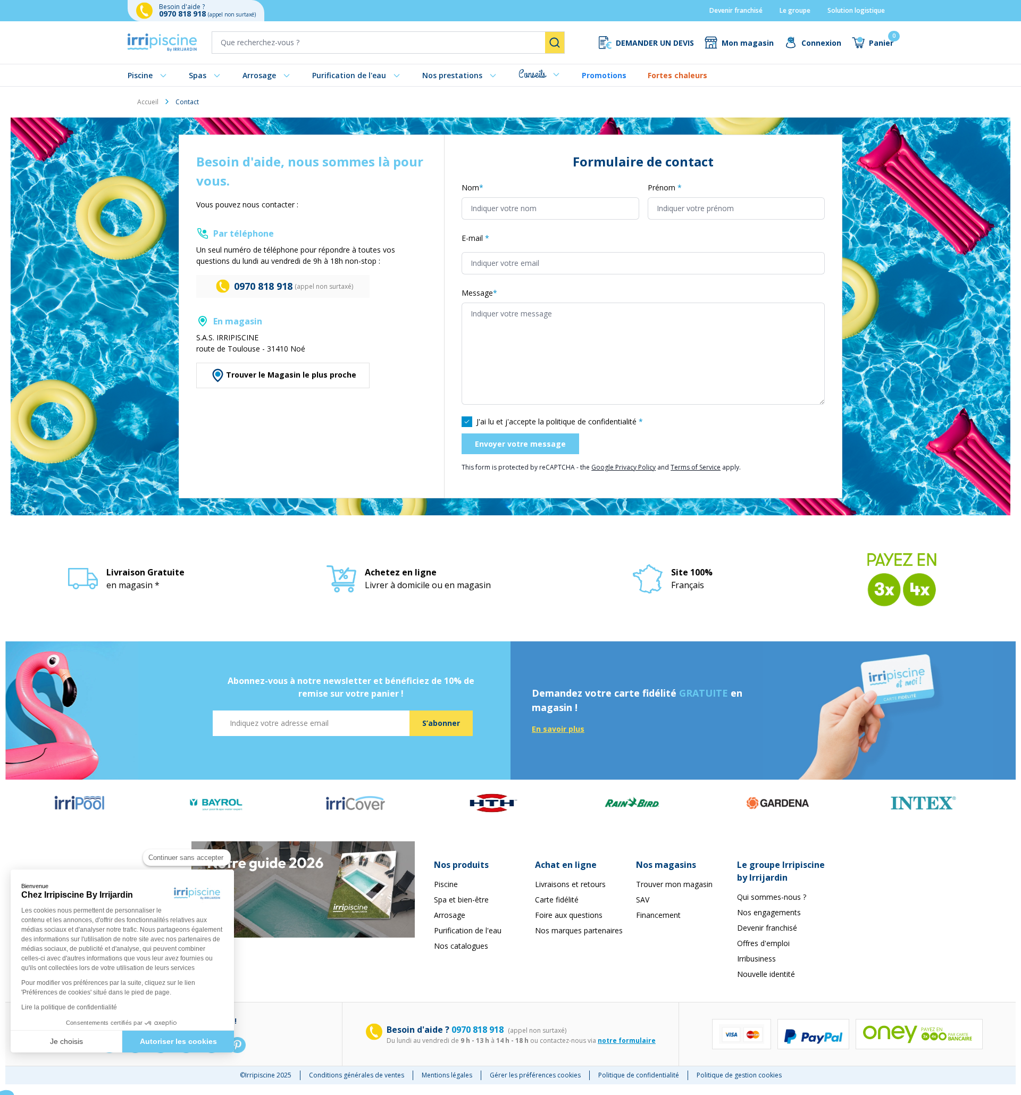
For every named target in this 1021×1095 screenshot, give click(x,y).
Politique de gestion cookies (739, 1075)
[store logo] (162, 43)
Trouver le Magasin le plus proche (291, 375)
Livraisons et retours (570, 884)
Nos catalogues (461, 946)
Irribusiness (756, 959)
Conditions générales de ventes (356, 1075)
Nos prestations (452, 75)
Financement (658, 915)
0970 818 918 (183, 14)
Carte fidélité (557, 900)
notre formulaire (627, 1040)
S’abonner (441, 723)
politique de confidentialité (591, 421)
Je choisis (66, 1041)
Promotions (604, 75)
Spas (197, 75)
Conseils (532, 74)
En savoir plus (558, 729)
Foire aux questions (568, 915)
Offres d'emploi (763, 943)
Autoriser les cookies (178, 1041)
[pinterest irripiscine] (237, 1045)
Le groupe (795, 10)
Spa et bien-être (461, 900)
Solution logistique (856, 10)
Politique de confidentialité (638, 1075)
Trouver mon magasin (674, 884)
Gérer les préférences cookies (535, 1075)
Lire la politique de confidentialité (69, 1007)
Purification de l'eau (349, 75)
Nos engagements (769, 912)
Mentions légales (447, 1075)
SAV (642, 900)
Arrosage (259, 75)
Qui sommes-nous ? (771, 897)
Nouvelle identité (766, 974)
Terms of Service (696, 467)
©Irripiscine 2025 (265, 1075)
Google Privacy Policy (623, 467)
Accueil (147, 101)
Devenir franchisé (736, 10)
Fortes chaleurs (677, 75)
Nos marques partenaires (579, 930)
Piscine (140, 75)
